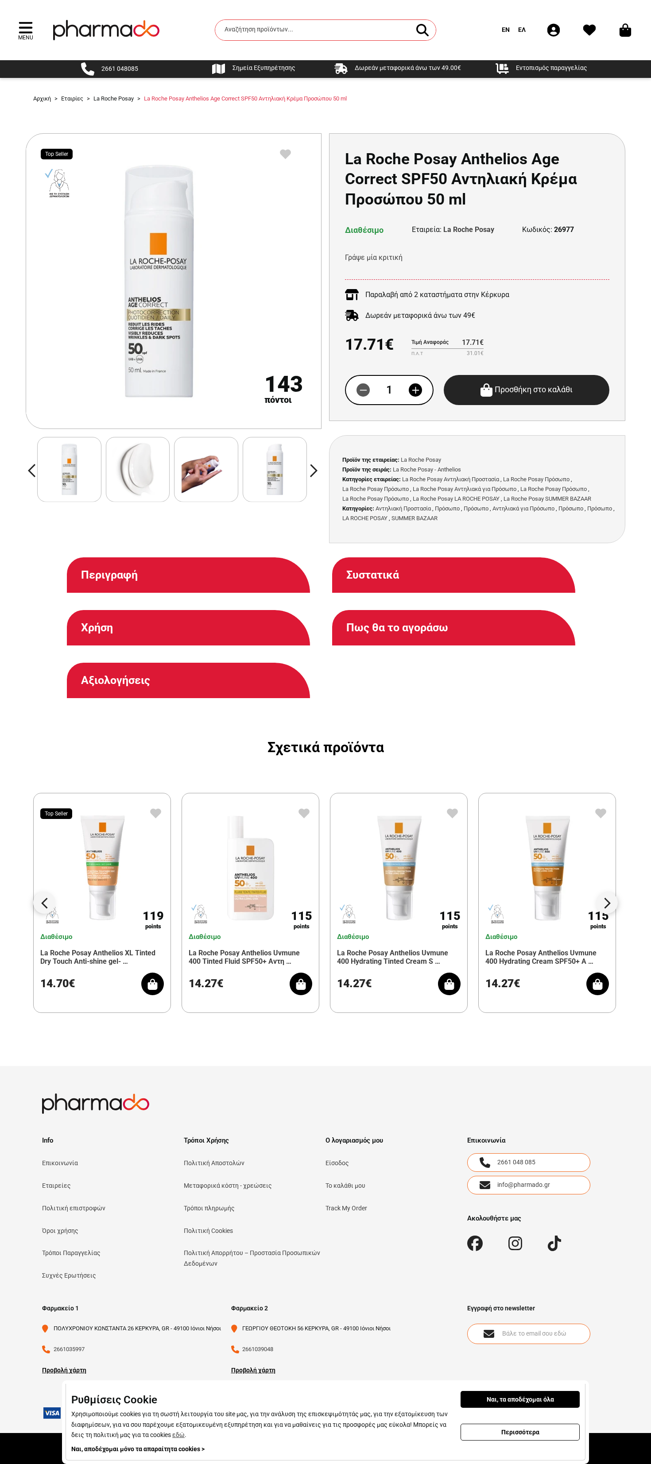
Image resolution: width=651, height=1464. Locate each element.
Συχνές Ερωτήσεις (69, 1275)
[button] (26, 30)
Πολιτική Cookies (208, 1230)
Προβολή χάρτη (64, 1370)
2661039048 (257, 1349)
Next (607, 903)
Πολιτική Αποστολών (214, 1163)
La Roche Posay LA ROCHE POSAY (456, 498)
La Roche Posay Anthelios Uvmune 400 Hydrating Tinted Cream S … (392, 957)
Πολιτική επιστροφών (73, 1208)
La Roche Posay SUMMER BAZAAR (547, 498)
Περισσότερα (520, 1432)
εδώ (178, 1434)
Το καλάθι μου (345, 1185)
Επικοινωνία (60, 1163)
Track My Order (346, 1208)
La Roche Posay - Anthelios (427, 469)
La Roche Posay (468, 229)
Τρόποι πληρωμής (209, 1208)
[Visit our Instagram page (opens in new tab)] (515, 1243)
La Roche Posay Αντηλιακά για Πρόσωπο (464, 489)
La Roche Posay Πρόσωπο (536, 479)
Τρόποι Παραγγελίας (71, 1252)
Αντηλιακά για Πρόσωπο (523, 508)
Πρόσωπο (447, 508)
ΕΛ (522, 29)
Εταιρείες (56, 1185)
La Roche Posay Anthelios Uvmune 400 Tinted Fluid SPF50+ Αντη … (244, 957)
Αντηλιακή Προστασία (403, 508)
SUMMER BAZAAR (414, 518)
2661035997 (69, 1349)
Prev (44, 903)
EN (506, 29)
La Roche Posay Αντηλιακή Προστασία (450, 479)
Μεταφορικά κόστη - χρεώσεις (228, 1185)
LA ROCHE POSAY (365, 518)
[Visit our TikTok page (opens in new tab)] (555, 1243)
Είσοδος (337, 1163)
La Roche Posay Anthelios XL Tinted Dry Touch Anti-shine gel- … (97, 957)
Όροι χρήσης (60, 1230)
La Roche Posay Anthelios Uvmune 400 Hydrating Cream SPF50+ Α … (541, 957)
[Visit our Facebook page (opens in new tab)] (475, 1243)
